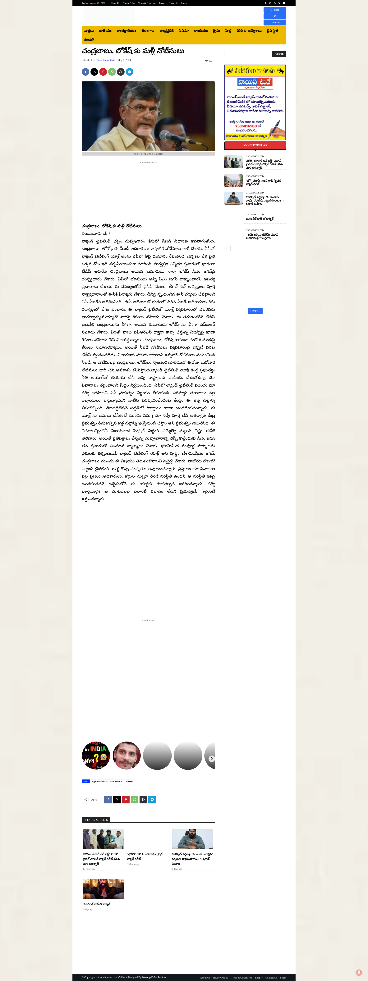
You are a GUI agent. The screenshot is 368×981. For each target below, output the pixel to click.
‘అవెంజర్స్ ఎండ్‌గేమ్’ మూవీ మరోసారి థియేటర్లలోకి (262, 236)
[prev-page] (226, 248)
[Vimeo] (279, 3)
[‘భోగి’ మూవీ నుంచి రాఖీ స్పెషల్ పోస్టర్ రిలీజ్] (147, 839)
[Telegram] (129, 72)
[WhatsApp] (112, 72)
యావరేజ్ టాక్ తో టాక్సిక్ (96, 904)
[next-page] (232, 248)
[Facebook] (265, 3)
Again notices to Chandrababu (107, 781)
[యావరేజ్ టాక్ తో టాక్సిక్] (103, 889)
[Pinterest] (103, 72)
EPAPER (255, 310)
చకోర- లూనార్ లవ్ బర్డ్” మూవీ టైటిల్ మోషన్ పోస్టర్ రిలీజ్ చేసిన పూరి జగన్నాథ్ (101, 859)
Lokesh (129, 781)
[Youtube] (284, 3)
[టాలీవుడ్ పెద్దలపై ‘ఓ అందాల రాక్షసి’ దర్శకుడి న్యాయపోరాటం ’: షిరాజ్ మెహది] (192, 839)
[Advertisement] (215, 16)
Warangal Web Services (154, 977)
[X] (275, 3)
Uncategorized (255, 156)
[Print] (121, 72)
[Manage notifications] (359, 973)
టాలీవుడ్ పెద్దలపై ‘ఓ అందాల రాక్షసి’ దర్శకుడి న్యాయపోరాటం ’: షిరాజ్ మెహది (192, 859)
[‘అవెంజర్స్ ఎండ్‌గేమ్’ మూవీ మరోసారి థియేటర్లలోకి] (233, 234)
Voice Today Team (105, 60)
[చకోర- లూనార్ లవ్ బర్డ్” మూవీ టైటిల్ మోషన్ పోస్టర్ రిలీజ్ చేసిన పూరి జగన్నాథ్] (103, 839)
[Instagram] (270, 3)
